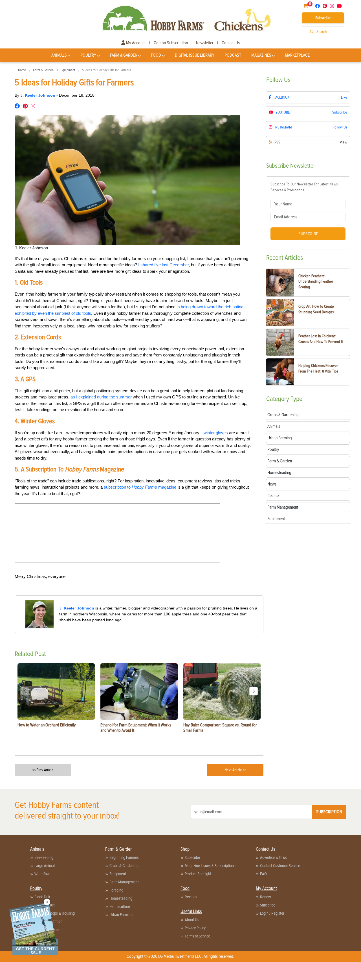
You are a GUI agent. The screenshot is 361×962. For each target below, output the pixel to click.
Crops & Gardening (123, 865)
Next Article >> (235, 770)
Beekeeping (43, 857)
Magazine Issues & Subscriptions (210, 865)
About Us (192, 919)
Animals (59, 55)
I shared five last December (163, 264)
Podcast (232, 55)
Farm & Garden (123, 55)
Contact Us (231, 43)
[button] (253, 691)
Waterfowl (42, 873)
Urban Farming (121, 914)
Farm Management (124, 882)
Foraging (116, 890)
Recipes (191, 896)
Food (156, 55)
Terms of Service (197, 936)
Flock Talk (42, 896)
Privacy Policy (195, 927)
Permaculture (119, 906)
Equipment (68, 70)
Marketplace (297, 55)
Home (22, 70)
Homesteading (120, 898)
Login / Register (272, 913)
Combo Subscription (171, 43)
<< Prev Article (43, 770)
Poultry (88, 55)
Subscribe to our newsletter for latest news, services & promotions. (304, 187)
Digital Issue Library (194, 55)
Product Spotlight (198, 873)
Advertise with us (273, 857)
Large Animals (45, 865)
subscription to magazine (140, 487)
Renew (265, 896)
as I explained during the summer (101, 396)
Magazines (261, 55)
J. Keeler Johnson (38, 95)
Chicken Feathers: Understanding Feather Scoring (315, 281)
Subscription (329, 812)
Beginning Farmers (124, 857)
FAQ (263, 873)
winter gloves (216, 432)
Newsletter (204, 43)
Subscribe (323, 17)
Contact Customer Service (280, 865)
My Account (135, 43)
